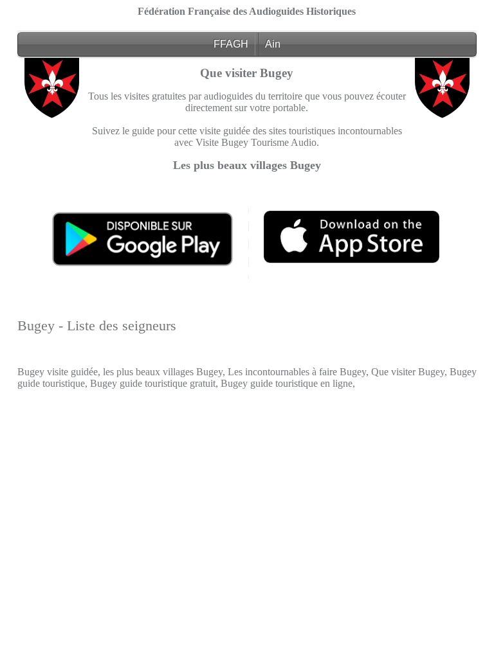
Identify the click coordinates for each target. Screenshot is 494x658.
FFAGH (231, 44)
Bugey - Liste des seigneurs (96, 325)
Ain (272, 44)
